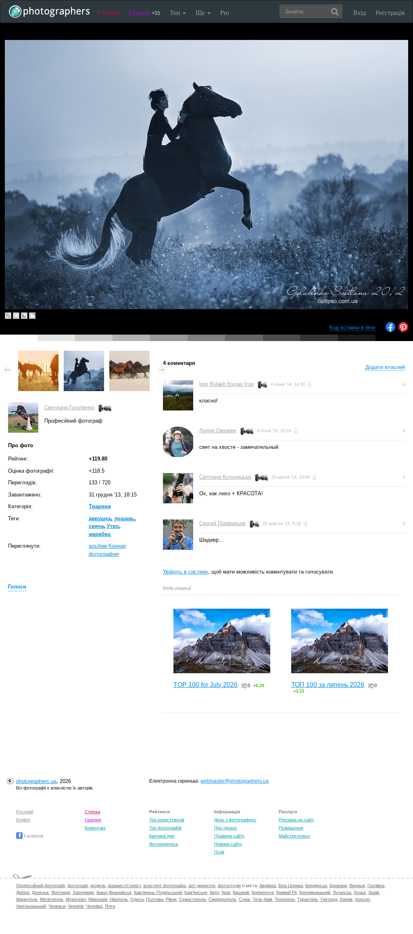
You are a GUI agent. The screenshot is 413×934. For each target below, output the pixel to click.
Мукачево (76, 899)
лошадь (124, 518)
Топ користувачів (166, 819)
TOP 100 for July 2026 (205, 684)
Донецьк (40, 892)
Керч (214, 892)
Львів (373, 892)
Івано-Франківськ (113, 892)
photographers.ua (36, 781)
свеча (96, 526)
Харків (346, 899)
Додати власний (385, 367)
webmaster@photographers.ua (234, 781)
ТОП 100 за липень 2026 (327, 684)
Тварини (100, 506)
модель (98, 885)
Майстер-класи (294, 835)
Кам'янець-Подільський (158, 892)
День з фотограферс (235, 819)
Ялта (110, 906)
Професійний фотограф (40, 885)
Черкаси (56, 906)
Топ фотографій (165, 827)
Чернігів (75, 906)
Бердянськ (316, 885)
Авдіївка (267, 885)
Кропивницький (314, 892)
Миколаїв (97, 899)
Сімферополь (222, 899)
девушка (100, 518)
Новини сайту (228, 844)
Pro (224, 12)
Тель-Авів (262, 899)
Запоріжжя (83, 892)
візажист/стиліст (124, 885)
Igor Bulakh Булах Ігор (226, 384)
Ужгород (328, 899)
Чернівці (94, 906)
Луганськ (342, 892)
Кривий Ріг (286, 892)
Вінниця (357, 885)
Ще (201, 12)
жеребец (100, 534)
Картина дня (161, 835)
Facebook (33, 835)
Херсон (362, 899)
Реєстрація (390, 12)
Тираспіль (307, 899)
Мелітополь (51, 899)
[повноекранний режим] (32, 315)
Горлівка (375, 885)
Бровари (338, 885)
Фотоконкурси (163, 844)
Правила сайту (229, 835)
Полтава (154, 899)
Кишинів (241, 892)
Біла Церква (290, 885)
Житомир (60, 892)
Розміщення (291, 827)
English (23, 819)
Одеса (137, 899)
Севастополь (192, 899)
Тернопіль (285, 899)
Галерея (144, 12)
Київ (226, 892)
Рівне (171, 899)
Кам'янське (195, 892)
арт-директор (201, 885)
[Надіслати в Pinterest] (403, 330)
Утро (113, 526)
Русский (24, 811)
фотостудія (229, 885)
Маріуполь (27, 899)
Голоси (17, 587)
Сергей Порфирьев (222, 523)
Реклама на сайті (296, 819)
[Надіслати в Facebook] (390, 330)
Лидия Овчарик (217, 430)
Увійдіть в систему (185, 572)
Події (219, 852)
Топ (176, 12)
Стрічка (108, 12)
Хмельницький (31, 906)
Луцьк (360, 892)
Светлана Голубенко (69, 407)
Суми (244, 899)
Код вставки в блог (353, 328)
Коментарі (95, 827)
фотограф (77, 885)
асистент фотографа (164, 885)
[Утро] (38, 355)
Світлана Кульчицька (225, 477)
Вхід (359, 12)
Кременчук (263, 892)
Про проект (225, 827)
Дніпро (22, 892)
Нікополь (119, 899)
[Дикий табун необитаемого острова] (129, 355)
